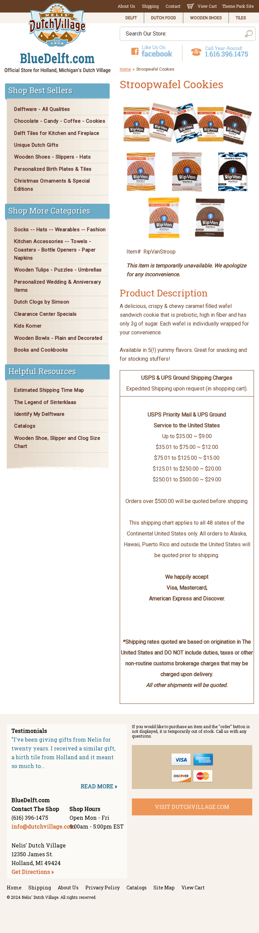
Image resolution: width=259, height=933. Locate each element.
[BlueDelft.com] (57, 38)
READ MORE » (99, 786)
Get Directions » (32, 871)
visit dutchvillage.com (192, 806)
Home (125, 69)
